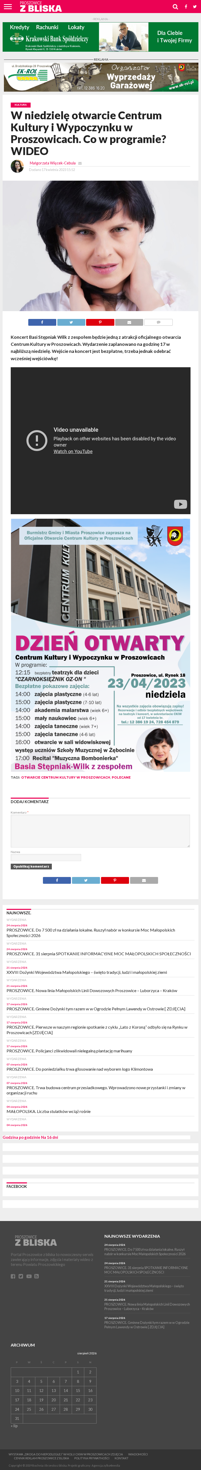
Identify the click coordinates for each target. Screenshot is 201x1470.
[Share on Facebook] (42, 320)
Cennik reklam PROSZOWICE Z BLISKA (41, 1458)
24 (17, 1409)
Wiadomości (138, 1454)
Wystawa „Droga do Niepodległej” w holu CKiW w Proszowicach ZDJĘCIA (66, 1454)
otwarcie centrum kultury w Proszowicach (65, 777)
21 (66, 1400)
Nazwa (15, 852)
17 (17, 1400)
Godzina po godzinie (21, 1137)
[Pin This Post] (100, 320)
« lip (14, 1426)
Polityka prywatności (91, 1458)
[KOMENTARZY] (158, 320)
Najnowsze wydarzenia (132, 1236)
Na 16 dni (49, 1137)
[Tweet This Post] (71, 320)
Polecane (121, 777)
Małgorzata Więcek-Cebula (53, 163)
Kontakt (122, 1458)
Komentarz (20, 812)
